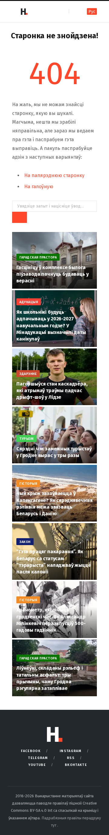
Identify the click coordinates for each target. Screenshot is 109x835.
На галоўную (38, 186)
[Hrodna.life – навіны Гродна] (23, 11)
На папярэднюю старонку (54, 175)
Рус (91, 11)
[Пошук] (74, 11)
